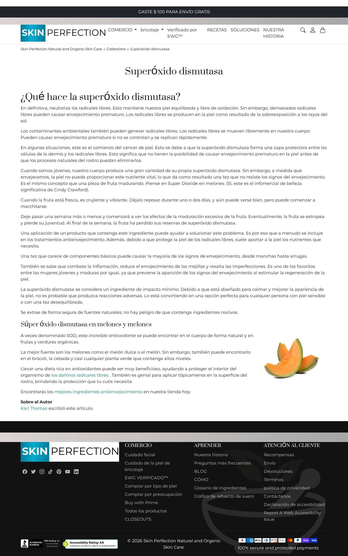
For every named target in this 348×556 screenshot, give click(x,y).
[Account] (313, 30)
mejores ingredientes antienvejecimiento (98, 391)
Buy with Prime (141, 502)
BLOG (200, 471)
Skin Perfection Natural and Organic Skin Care (61, 49)
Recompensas (279, 454)
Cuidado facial (140, 454)
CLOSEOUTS (138, 519)
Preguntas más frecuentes (222, 463)
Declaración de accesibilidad (294, 504)
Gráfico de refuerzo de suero (224, 496)
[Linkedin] (76, 471)
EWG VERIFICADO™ (146, 477)
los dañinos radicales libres (79, 375)
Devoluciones (278, 471)
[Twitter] (33, 471)
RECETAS (217, 29)
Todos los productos (146, 511)
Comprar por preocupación (153, 494)
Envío (270, 463)
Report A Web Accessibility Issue (292, 516)
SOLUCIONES (245, 29)
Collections (116, 49)
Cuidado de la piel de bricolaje (147, 466)
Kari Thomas (34, 408)
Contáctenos (277, 496)
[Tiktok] (50, 471)
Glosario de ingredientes (220, 488)
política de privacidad (287, 488)
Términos (273, 479)
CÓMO (201, 479)
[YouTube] (67, 471)
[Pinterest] (59, 471)
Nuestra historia (211, 454)
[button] (122, 30)
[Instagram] (42, 471)
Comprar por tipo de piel (151, 486)
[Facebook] (25, 471)
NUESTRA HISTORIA (273, 33)
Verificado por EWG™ (182, 33)
